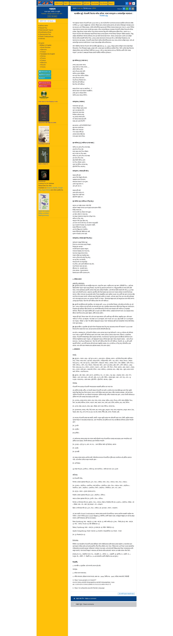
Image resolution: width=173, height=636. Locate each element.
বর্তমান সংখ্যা (58, 3)
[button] (104, 598)
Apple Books (46, 190)
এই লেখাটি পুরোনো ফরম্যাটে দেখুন (126, 594)
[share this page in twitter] (124, 8)
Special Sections (75, 3)
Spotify (55, 188)
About (111, 3)
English (41, 43)
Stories (43, 56)
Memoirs (44, 50)
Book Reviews (45, 47)
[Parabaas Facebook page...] (127, 3)
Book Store (43, 86)
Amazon (49, 188)
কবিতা (94, 8)
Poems (43, 58)
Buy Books (103, 3)
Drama (43, 67)
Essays (43, 52)
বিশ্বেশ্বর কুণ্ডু (104, 15)
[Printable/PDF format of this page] (132, 8)
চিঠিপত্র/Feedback (45, 75)
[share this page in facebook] (130, 8)
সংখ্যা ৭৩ (79, 8)
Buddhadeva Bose (45, 32)
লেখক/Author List (45, 71)
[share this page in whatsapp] (127, 8)
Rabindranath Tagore (46, 30)
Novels (43, 65)
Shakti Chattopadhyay (46, 36)
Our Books (95, 3)
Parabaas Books (45, 83)
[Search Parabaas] (133, 3)
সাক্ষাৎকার (42, 39)
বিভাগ (65, 3)
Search (42, 78)
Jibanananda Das (45, 34)
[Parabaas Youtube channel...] (130, 3)
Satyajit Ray (43, 28)
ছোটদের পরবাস (43, 26)
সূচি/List (86, 3)
